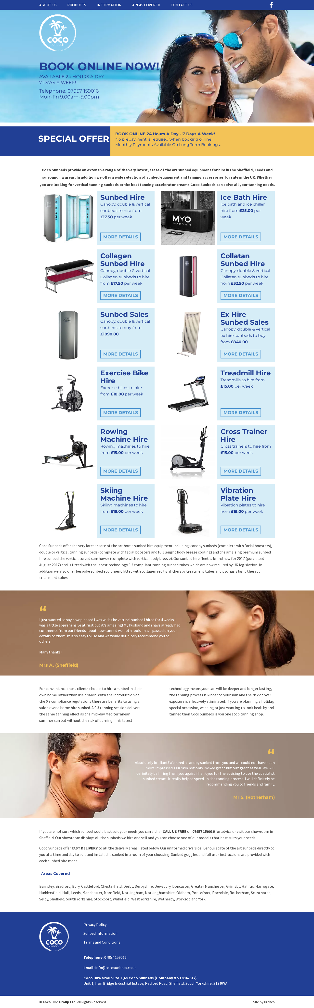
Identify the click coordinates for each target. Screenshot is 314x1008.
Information (109, 4)
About (48, 4)
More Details (120, 237)
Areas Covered (146, 4)
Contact (182, 4)
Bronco (269, 1002)
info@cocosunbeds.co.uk (115, 967)
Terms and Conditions (101, 942)
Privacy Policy (94, 924)
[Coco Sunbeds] (57, 49)
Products (76, 4)
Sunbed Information (100, 933)
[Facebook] (271, 5)
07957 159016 (203, 831)
